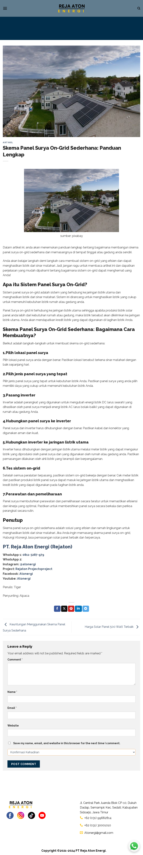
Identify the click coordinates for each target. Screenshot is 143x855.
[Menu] (5, 8)
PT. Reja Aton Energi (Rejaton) (37, 546)
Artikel (8, 142)
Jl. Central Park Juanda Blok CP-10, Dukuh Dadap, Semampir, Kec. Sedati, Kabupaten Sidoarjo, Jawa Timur (109, 807)
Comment (15, 659)
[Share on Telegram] (85, 609)
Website (13, 725)
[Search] (138, 8)
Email (12, 707)
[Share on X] (64, 609)
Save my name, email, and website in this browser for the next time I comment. (66, 743)
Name (12, 691)
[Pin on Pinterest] (71, 609)
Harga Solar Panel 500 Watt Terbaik (109, 627)
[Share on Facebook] (57, 609)
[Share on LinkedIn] (78, 609)
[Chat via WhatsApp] (134, 846)
